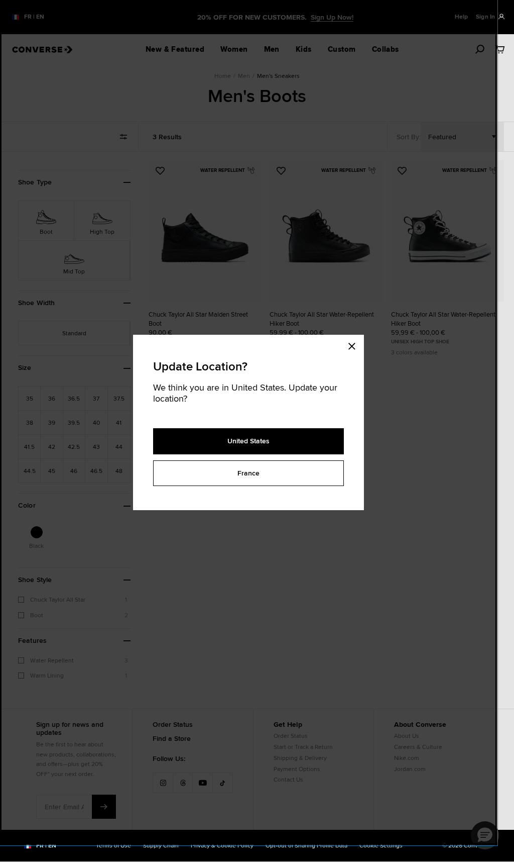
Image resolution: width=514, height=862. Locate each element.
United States (248, 441)
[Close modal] (355, 345)
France (248, 473)
